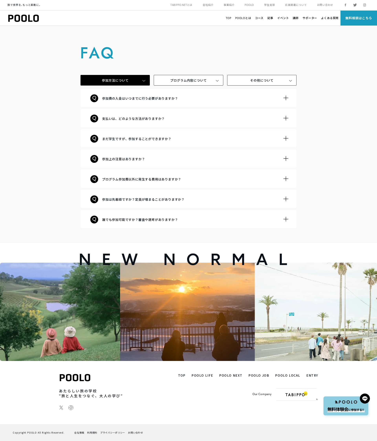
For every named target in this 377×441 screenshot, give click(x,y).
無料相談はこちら (358, 18)
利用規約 (92, 432)
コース (259, 18)
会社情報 (79, 432)
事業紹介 (229, 5)
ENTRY (312, 375)
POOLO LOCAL (287, 375)
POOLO (249, 5)
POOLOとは (243, 18)
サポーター (310, 18)
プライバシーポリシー (112, 432)
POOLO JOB (258, 375)
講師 (296, 18)
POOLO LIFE (202, 375)
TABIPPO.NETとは (181, 5)
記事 (270, 18)
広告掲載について (296, 5)
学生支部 (269, 5)
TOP (228, 18)
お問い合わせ (325, 5)
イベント (283, 18)
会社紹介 (208, 5)
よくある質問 (330, 18)
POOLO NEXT (230, 375)
